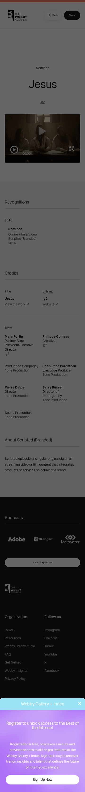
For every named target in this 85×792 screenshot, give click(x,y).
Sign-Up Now (42, 779)
